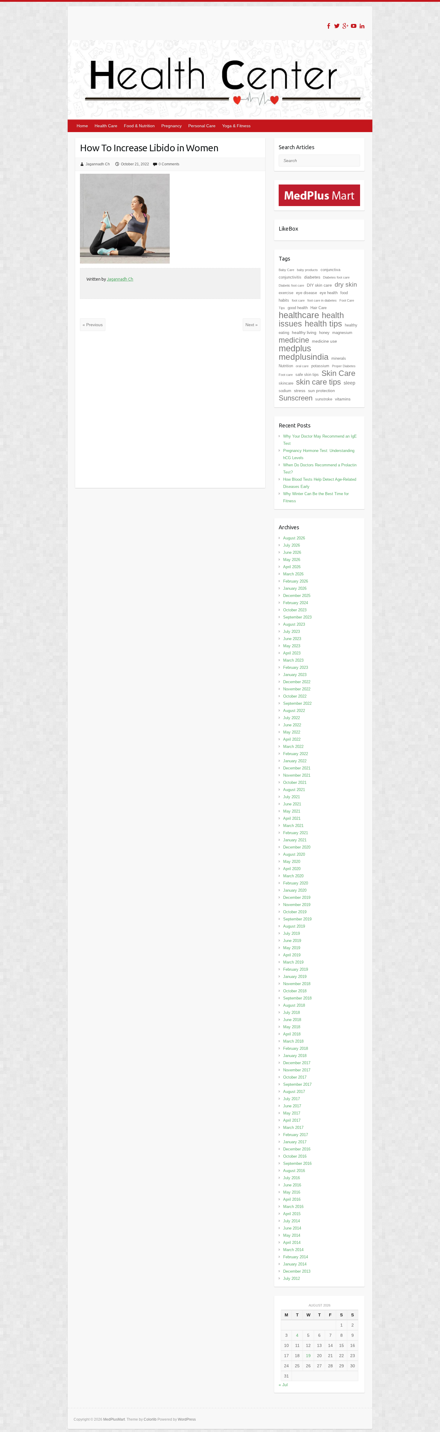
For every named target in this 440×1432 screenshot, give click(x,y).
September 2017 (297, 1084)
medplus (295, 348)
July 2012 (291, 1278)
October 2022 (295, 696)
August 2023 (294, 624)
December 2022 (296, 682)
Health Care (106, 125)
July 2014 (291, 1221)
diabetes (312, 277)
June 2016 (292, 1185)
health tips (323, 323)
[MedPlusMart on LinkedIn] (362, 26)
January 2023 (295, 674)
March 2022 (293, 746)
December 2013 (296, 1271)
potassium (320, 366)
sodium (285, 390)
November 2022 (296, 689)
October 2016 (295, 1156)
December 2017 (296, 1063)
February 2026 (295, 581)
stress (299, 390)
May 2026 (291, 559)
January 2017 (295, 1142)
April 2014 (292, 1242)
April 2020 (292, 869)
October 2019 (295, 912)
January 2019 (295, 976)
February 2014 (295, 1257)
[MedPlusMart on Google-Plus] (345, 26)
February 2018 (295, 1048)
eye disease (306, 293)
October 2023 (295, 610)
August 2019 (294, 926)
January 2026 (295, 588)
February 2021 (295, 833)
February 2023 (295, 667)
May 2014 (291, 1235)
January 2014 (295, 1264)
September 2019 (297, 919)
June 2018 (292, 1019)
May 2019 (291, 948)
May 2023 (291, 646)
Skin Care (338, 373)
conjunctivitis (290, 277)
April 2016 (292, 1199)
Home (82, 125)
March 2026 (293, 574)
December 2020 (296, 847)
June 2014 (292, 1228)
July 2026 (291, 545)
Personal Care (202, 125)
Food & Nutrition (139, 125)
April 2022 (292, 739)
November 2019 (296, 904)
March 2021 (293, 825)
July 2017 (291, 1099)
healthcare (299, 315)
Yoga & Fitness (236, 125)
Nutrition (286, 366)
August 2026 (294, 538)
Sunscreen (295, 398)
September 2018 (297, 998)
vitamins (343, 399)
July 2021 (291, 797)
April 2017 (292, 1120)
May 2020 (291, 861)
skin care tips (318, 382)
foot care (298, 300)
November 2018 (296, 984)
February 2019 (295, 969)
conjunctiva (330, 269)
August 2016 (294, 1170)
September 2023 (297, 617)
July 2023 (291, 631)
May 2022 (291, 732)
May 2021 (291, 811)
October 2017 (295, 1077)
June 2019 (292, 940)
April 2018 (292, 1034)
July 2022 (291, 718)
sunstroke (323, 399)
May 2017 (291, 1113)
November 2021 (296, 775)
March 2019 (293, 962)
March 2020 (293, 876)
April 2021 (292, 818)
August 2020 (294, 854)
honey (324, 332)
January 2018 (295, 1055)
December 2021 (296, 768)
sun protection (321, 390)
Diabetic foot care (291, 285)
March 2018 (293, 1041)
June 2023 (292, 638)
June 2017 (292, 1106)
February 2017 (295, 1134)
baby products (307, 270)
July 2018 (291, 1012)
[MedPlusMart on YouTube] (354, 26)
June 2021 (292, 804)
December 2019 (296, 897)
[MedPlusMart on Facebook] (328, 26)
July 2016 (291, 1178)
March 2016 (293, 1206)
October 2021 (295, 782)
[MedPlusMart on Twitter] (337, 26)
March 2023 (293, 660)
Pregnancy (171, 125)
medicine (294, 340)
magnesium (342, 332)
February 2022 (295, 753)
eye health (329, 293)
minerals (338, 358)
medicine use (324, 341)
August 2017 (294, 1091)
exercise (286, 293)
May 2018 (291, 1027)
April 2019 (292, 955)
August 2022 (294, 710)
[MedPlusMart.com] (319, 188)
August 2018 (294, 1005)
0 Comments (169, 164)
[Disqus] (170, 409)
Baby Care (286, 270)
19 (308, 1355)
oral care (302, 366)
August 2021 (294, 789)
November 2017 (296, 1070)
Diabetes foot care (336, 277)
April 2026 (292, 567)
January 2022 (295, 761)
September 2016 (297, 1163)
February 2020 (295, 883)
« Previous (93, 324)
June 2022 (292, 725)
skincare (286, 383)
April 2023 (292, 653)
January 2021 (295, 840)
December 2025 (296, 595)
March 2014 (293, 1249)
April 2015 (292, 1214)
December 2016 (296, 1149)
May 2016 (291, 1192)
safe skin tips (307, 374)
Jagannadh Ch (98, 164)
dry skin (346, 284)
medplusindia (304, 357)
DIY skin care (319, 285)
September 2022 (297, 703)
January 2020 (295, 890)
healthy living (304, 332)
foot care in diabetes (322, 300)
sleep (349, 382)
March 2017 (293, 1127)
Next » (251, 324)
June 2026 (292, 552)
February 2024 (295, 603)
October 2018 (295, 991)
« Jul (283, 1384)
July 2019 (291, 933)
